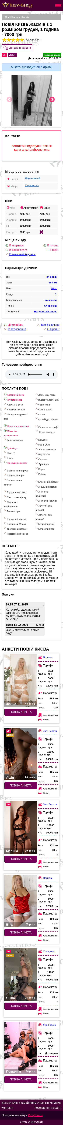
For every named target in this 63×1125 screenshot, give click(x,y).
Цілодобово (15, 324)
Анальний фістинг (47, 487)
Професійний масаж (17, 534)
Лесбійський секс (16, 409)
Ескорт (10, 458)
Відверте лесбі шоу (48, 400)
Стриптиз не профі (48, 427)
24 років (52, 276)
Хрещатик (48, 951)
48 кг (54, 288)
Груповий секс (14, 400)
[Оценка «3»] (12, 40)
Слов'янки (50, 305)
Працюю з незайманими (11, 504)
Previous (9, 100)
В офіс (54, 249)
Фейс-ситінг (44, 404)
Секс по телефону (16, 497)
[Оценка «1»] (4, 40)
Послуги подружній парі (15, 416)
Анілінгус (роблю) (47, 501)
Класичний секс (15, 395)
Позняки (47, 657)
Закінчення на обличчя (13, 482)
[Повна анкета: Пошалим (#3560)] (20, 1048)
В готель (52, 245)
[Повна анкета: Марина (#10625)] (20, 827)
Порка (41, 469)
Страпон (42, 459)
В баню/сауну (18, 249)
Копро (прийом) (46, 529)
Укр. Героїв (49, 1024)
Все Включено (50, 324)
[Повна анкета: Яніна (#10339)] (20, 974)
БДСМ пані (44, 454)
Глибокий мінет (15, 440)
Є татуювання (17, 329)
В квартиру (16, 245)
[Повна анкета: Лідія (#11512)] (20, 754)
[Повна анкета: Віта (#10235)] (20, 901)
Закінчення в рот (16, 475)
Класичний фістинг (48, 482)
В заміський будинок (22, 254)
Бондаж (42, 439)
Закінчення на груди (17, 470)
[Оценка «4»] (17, 40)
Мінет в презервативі (18, 426)
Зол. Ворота (50, 730)
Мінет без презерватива (11, 433)
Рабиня (42, 474)
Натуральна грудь (45, 311)
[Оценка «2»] (8, 40)
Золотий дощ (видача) (43, 507)
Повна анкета (21, 712)
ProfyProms (35, 1115)
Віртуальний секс (16, 492)
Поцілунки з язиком (17, 463)
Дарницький (32, 178)
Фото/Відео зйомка (48, 419)
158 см (53, 282)
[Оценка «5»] (21, 40)
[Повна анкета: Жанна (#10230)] (20, 680)
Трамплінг (44, 464)
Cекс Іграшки (45, 409)
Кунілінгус (12, 448)
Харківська (32, 185)
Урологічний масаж (17, 529)
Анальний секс (15, 404)
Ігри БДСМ (44, 444)
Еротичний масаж (16, 519)
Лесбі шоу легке (46, 395)
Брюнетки (50, 300)
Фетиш (41, 414)
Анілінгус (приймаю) (41, 493)
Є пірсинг (53, 329)
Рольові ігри (13, 511)
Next (52, 100)
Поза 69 (11, 453)
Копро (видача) (46, 524)
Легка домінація (47, 449)
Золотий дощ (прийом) (43, 517)
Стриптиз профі (46, 432)
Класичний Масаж (16, 524)
